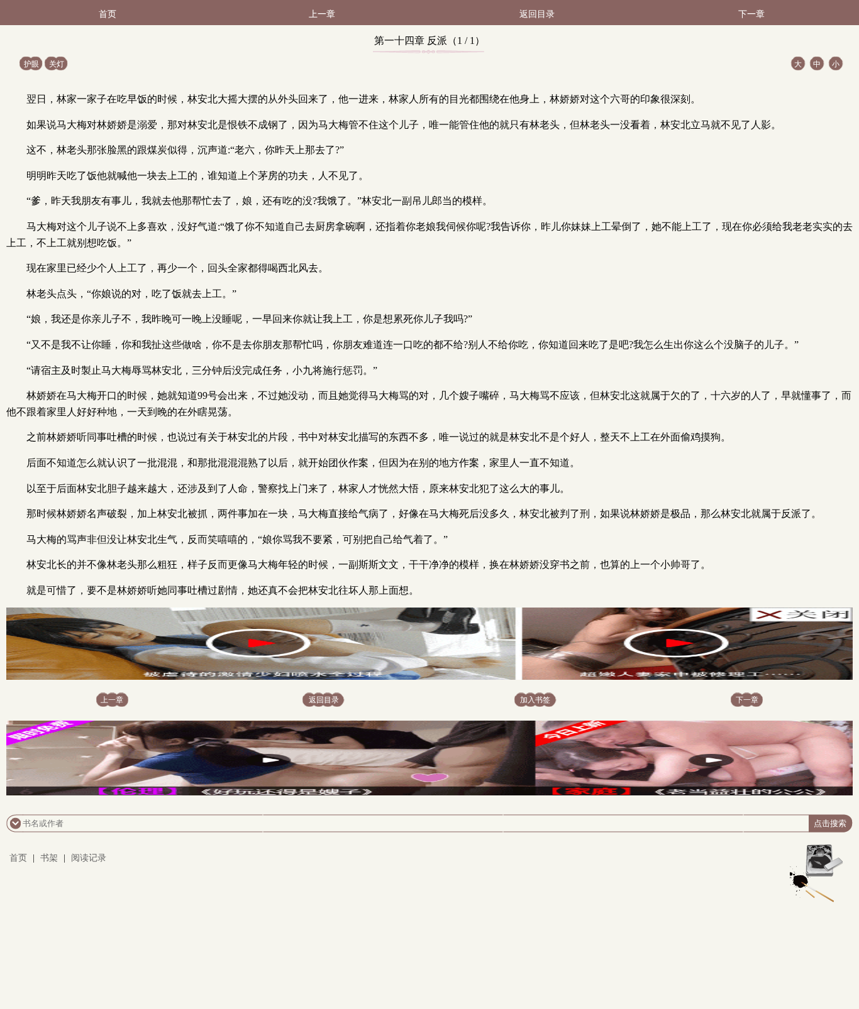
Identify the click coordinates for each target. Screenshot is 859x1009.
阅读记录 (88, 858)
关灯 (56, 64)
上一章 (322, 14)
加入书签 (535, 699)
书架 (49, 858)
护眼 (31, 64)
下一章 (751, 14)
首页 (107, 14)
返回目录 (537, 14)
